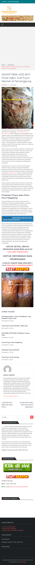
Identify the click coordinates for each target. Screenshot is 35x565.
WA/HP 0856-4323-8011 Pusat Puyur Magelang (26, 405)
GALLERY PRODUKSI (17, 252)
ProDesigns (22, 562)
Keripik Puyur (12, 173)
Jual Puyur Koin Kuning (10, 357)
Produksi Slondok (13, 1)
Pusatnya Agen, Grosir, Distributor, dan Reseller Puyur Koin (16, 317)
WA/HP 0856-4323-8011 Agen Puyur (7, 405)
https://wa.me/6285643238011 (20, 265)
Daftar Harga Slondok (9, 528)
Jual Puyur (13, 85)
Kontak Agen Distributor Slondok (13, 530)
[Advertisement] (17, 46)
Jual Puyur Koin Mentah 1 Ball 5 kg (15, 326)
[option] (20, 2)
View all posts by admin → (11, 396)
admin (5, 85)
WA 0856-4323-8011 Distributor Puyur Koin (16, 334)
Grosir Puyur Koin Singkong (12, 342)
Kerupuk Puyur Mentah (10, 350)
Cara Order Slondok (9, 527)
